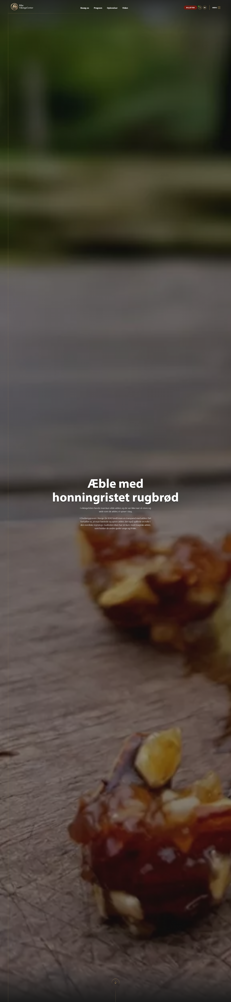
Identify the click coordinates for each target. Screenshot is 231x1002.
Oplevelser (112, 8)
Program (98, 8)
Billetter (190, 8)
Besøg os (84, 8)
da (205, 7)
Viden (125, 8)
